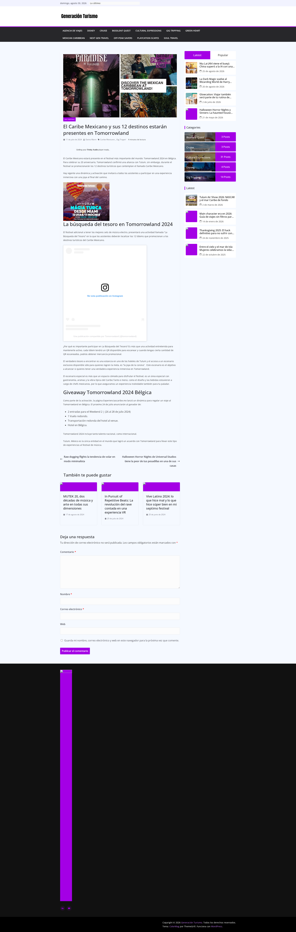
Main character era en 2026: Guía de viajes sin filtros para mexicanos (216, 215)
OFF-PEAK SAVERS (123, 38)
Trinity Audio (92, 150)
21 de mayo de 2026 (212, 117)
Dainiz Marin (91, 139)
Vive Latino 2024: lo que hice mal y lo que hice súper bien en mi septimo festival (161, 502)
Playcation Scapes (148, 38)
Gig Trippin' (121, 139)
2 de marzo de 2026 (212, 204)
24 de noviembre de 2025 (215, 237)
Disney (91, 30)
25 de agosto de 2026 (213, 71)
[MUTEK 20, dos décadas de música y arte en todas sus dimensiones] (78, 484)
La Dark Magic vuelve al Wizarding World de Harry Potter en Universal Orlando (215, 80)
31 (225, 157)
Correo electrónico (72, 609)
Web (62, 624)
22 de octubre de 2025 (214, 254)
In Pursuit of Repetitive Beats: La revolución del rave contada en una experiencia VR (119, 504)
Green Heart (192, 30)
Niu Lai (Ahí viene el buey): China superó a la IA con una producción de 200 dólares (216, 65)
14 (225, 177)
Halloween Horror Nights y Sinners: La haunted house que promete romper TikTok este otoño (216, 111)
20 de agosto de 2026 (213, 86)
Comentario (68, 552)
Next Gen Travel (99, 38)
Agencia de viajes (72, 30)
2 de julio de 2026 (211, 102)
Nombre (66, 594)
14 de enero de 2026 (213, 221)
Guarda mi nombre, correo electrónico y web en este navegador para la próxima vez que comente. (121, 640)
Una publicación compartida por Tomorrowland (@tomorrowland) (105, 336)
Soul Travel (171, 38)
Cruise (103, 30)
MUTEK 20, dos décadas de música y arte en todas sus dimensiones (78, 502)
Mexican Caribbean (74, 38)
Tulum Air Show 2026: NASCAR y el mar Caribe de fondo (217, 199)
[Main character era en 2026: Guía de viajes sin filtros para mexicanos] (191, 216)
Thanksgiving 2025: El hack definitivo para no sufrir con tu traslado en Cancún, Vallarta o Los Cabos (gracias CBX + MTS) (216, 232)
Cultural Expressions (148, 30)
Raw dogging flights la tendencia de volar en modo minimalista (89, 459)
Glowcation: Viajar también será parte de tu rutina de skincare (215, 96)
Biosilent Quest (121, 30)
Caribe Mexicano (107, 139)
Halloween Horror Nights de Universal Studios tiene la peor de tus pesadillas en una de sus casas (149, 461)
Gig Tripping (173, 30)
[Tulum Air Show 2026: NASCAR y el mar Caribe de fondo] (191, 200)
